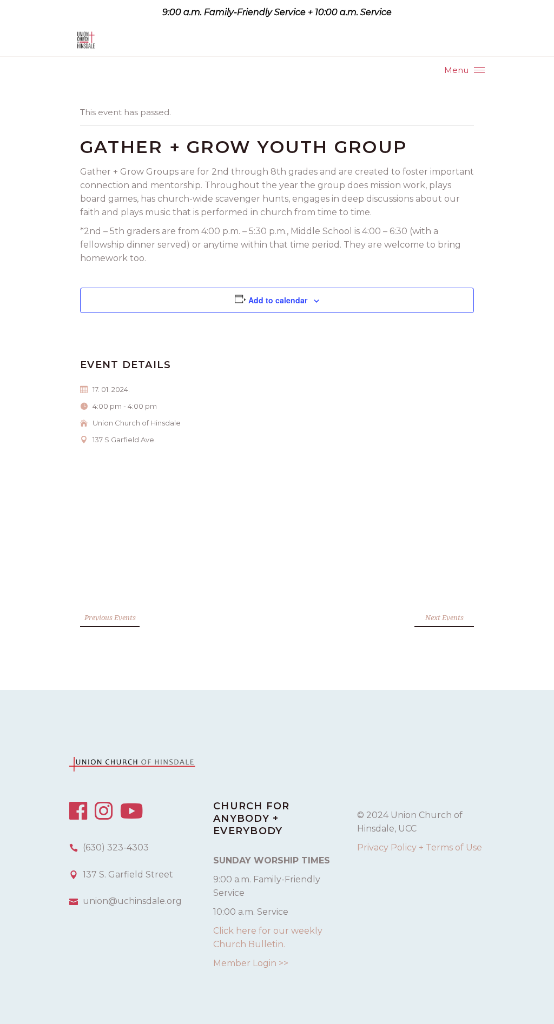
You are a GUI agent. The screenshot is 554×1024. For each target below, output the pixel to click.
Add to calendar (277, 300)
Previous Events (110, 617)
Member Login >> (250, 963)
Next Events (444, 617)
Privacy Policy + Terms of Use (419, 847)
